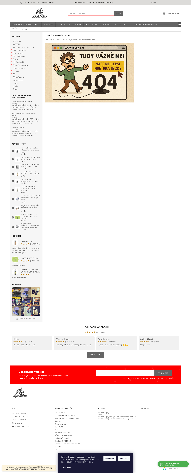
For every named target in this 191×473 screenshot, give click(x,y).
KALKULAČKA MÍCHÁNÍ (63, 441)
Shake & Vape (18, 53)
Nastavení (67, 468)
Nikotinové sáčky (19, 68)
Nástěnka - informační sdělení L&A (67, 444)
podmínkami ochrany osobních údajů (159, 378)
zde (90, 462)
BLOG (57, 430)
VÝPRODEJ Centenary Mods (23, 47)
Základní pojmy (103, 413)
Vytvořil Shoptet (173, 468)
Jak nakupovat (79, 2)
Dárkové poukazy (19, 77)
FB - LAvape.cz (20, 420)
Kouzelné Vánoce (18, 127)
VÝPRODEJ (17, 44)
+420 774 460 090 (21, 416)
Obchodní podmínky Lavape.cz (101, 2)
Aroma (15, 59)
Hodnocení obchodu (96, 327)
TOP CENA (17, 41)
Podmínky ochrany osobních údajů (67, 418)
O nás (57, 449)
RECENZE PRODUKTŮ (63, 432)
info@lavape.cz (20, 413)
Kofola (15, 86)
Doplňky (16, 71)
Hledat (119, 13)
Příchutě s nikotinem (20, 65)
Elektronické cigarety (20, 50)
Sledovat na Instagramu (27, 319)
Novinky (16, 83)
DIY (14, 74)
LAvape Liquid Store (22, 426)
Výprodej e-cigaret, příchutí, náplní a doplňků (24, 114)
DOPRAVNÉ (59, 427)
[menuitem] (25, 24)
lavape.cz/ (19, 423)
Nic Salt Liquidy (19, 62)
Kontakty (58, 421)
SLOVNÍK (58, 447)
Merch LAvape (18, 80)
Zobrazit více (95, 355)
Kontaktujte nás (60, 424)
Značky (15, 89)
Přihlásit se (163, 373)
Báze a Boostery (19, 56)
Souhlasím (124, 458)
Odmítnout (109, 458)
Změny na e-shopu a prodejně (22, 101)
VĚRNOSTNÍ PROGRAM (63, 435)
